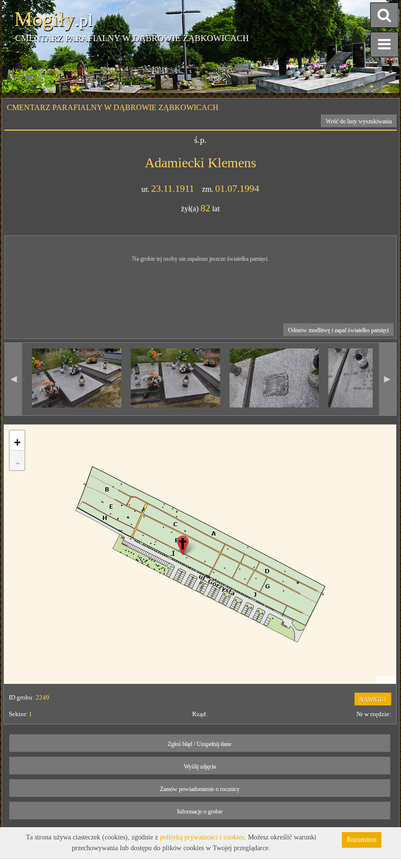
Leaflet (386, 680)
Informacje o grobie (200, 811)
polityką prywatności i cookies (202, 837)
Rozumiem (362, 839)
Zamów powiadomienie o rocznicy (200, 789)
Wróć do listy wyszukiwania (359, 121)
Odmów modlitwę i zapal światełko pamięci (338, 330)
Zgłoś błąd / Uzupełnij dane (199, 744)
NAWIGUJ (372, 699)
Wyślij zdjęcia (200, 766)
